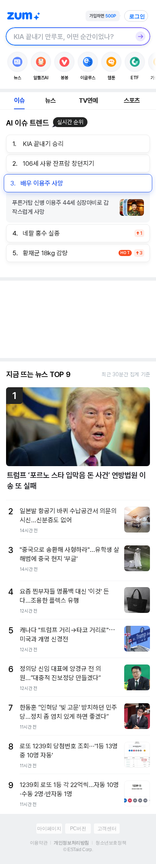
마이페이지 (49, 828)
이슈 (19, 100)
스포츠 (132, 100)
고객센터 (106, 828)
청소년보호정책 (110, 842)
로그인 (137, 16)
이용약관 (38, 842)
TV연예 (88, 100)
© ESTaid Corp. (78, 849)
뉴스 (50, 100)
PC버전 (78, 828)
